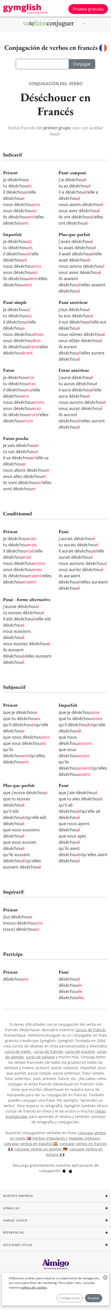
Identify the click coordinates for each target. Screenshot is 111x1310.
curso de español (80, 1051)
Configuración (70, 1298)
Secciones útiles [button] (18, 1245)
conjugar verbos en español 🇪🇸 (31, 1143)
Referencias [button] (13, 1232)
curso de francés (48, 1051)
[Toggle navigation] (84, 24)
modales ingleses (84, 1138)
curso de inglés (18, 1051)
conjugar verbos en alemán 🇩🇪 (41, 1149)
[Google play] (64, 1170)
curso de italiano (40, 1056)
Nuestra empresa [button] (18, 1196)
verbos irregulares (49, 1138)
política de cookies (34, 1287)
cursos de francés (90, 1029)
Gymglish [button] (11, 1208)
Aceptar (93, 1298)
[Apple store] (70, 1170)
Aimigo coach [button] (15, 1220)
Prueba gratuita (88, 9)
